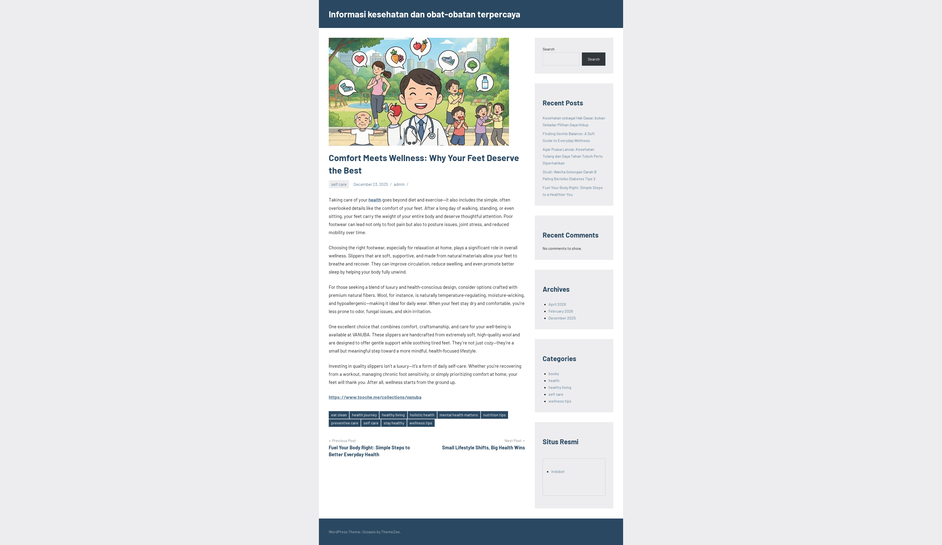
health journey (364, 414)
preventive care (344, 422)
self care (339, 184)
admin (399, 184)
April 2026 (557, 304)
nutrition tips (494, 414)
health (374, 200)
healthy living (393, 414)
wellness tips (420, 422)
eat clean (339, 414)
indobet (558, 471)
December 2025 (562, 318)
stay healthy (394, 422)
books (554, 373)
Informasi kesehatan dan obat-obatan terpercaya (424, 14)
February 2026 (561, 311)
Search (549, 49)
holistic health (422, 414)
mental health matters (459, 414)
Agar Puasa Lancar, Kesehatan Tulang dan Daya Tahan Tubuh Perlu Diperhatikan (573, 156)
